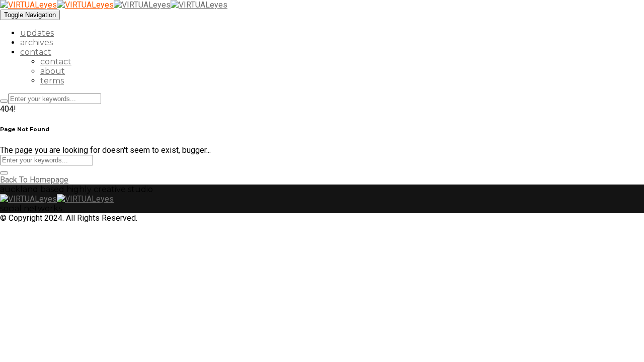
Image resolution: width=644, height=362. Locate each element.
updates (37, 33)
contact (35, 52)
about (52, 71)
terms (52, 80)
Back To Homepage (34, 180)
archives (36, 42)
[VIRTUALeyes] (57, 5)
